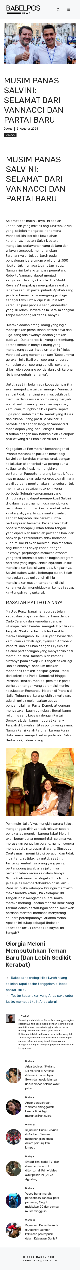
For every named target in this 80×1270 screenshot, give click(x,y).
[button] (58, 10)
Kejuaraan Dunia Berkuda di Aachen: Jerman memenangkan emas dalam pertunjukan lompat (41, 1138)
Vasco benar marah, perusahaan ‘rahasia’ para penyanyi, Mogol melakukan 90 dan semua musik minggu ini (42, 1202)
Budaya (10, 135)
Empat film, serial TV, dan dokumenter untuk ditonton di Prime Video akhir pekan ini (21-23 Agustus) (42, 1170)
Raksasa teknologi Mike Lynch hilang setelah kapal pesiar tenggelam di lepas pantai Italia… (36, 984)
